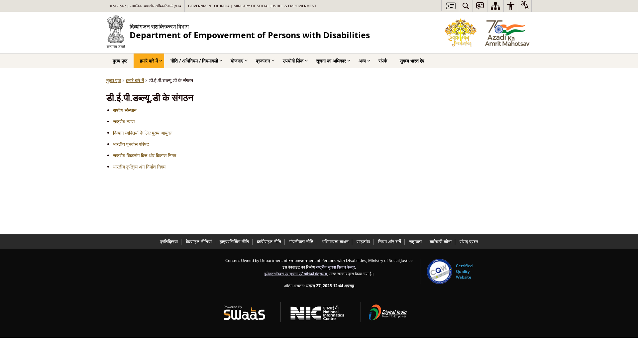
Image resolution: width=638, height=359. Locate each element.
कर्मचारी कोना (441, 241)
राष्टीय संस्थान (125, 110)
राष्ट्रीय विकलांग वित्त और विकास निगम (144, 155)
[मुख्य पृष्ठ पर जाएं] (450, 5)
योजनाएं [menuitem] (237, 61)
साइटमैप (363, 241)
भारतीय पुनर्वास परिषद (131, 144)
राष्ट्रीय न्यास (124, 121)
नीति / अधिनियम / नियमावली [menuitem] (194, 61)
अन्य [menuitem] (362, 61)
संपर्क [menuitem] (382, 61)
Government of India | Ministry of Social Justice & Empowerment (252, 5)
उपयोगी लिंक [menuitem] (293, 61)
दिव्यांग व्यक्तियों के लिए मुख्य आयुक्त (142, 133)
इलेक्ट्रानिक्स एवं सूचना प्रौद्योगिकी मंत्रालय (295, 273)
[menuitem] (466, 6)
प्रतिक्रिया (169, 241)
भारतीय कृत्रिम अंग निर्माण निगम (139, 167)
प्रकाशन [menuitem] (263, 61)
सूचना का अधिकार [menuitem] (331, 61)
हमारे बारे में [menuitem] (149, 61)
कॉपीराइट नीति (269, 241)
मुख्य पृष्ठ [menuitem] (120, 61)
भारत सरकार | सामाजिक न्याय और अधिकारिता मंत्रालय (145, 5)
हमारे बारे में (135, 80)
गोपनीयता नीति (301, 241)
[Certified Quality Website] (439, 271)
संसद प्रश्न (469, 241)
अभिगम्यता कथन (335, 241)
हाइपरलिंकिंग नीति (234, 241)
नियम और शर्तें (389, 241)
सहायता (415, 241)
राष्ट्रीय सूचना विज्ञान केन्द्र (335, 267)
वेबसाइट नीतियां (199, 241)
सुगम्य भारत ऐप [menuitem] (412, 61)
